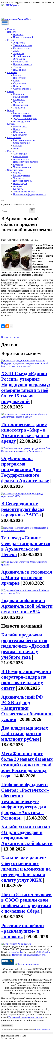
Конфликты (19, 99)
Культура (17, 145)
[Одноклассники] (7, 326)
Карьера (11, 124)
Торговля (18, 102)
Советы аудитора (22, 88)
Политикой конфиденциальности (25, 1017)
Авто (15, 148)
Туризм (17, 67)
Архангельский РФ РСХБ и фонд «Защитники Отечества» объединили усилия (27, 708)
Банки (16, 80)
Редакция (18, 164)
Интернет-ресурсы (22, 180)
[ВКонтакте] (3, 326)
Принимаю (7, 1025)
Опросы (17, 172)
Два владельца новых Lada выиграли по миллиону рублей (24, 733)
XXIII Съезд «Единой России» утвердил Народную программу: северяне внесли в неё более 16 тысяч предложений (25, 387)
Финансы (12, 72)
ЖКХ (16, 50)
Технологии (19, 107)
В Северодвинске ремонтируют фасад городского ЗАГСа (22, 509)
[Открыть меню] (5, 22)
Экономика (19, 59)
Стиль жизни (14, 137)
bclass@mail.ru (16, 952)
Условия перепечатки (24, 191)
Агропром (18, 53)
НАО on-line (19, 69)
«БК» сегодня (20, 153)
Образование (20, 132)
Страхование (19, 83)
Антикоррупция (21, 121)
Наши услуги (20, 183)
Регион (11, 40)
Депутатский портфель (25, 118)
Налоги (17, 86)
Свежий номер (20, 156)
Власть (10, 110)
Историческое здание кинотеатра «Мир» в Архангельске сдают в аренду (25, 433)
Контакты (18, 189)
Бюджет (17, 75)
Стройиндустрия (21, 48)
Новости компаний (23, 37)
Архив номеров (21, 159)
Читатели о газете (22, 167)
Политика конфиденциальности (29, 194)
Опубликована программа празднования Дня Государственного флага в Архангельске (25, 469)
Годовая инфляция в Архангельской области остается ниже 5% (26, 606)
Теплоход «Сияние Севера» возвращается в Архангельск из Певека (25, 546)
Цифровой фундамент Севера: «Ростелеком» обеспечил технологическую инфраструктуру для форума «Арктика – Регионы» (25, 801)
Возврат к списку (10, 337)
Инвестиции (19, 78)
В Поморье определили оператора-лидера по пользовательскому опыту (26, 680)
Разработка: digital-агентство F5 (43, 1029)
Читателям (18, 178)
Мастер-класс (20, 126)
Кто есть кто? (20, 134)
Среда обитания (21, 143)
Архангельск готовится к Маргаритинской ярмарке (26, 577)
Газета (10, 151)
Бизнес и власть (21, 113)
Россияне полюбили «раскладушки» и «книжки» (22, 931)
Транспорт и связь (22, 45)
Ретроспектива (20, 61)
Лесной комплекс (22, 56)
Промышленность (22, 64)
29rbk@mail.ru (43, 952)
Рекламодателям (21, 175)
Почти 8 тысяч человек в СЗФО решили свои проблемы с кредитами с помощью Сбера (26, 903)
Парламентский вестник (25, 162)
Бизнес (10, 91)
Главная (11, 29)
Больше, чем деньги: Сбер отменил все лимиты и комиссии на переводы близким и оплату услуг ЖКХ (26, 869)
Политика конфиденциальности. (29, 954)
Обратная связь (15, 170)
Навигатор (18, 34)
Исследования (20, 105)
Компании (18, 94)
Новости (11, 32)
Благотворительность (24, 140)
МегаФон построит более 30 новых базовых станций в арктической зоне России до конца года (27, 764)
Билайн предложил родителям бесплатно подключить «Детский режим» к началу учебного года (25, 646)
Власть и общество (23, 115)
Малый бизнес (20, 97)
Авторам (17, 186)
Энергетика (19, 42)
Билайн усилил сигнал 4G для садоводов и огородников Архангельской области (26, 835)
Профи (16, 129)
